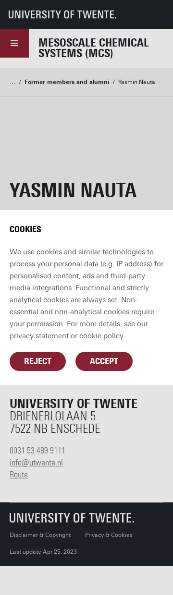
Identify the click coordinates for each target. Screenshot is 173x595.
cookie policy (101, 336)
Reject (37, 361)
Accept (104, 361)
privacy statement (39, 336)
